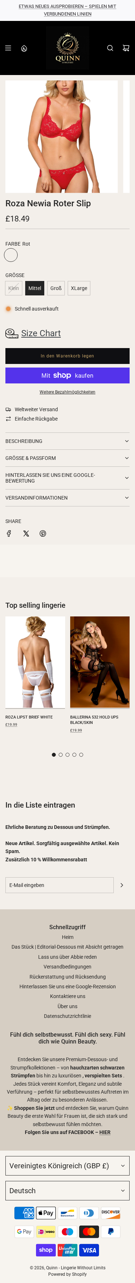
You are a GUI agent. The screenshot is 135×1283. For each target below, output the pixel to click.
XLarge (79, 288)
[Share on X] (26, 535)
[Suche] (110, 48)
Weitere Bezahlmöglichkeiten (67, 392)
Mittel (34, 288)
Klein (13, 288)
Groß (56, 288)
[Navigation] (8, 48)
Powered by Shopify (67, 1274)
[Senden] (122, 885)
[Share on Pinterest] (43, 535)
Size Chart (41, 333)
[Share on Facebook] (9, 535)
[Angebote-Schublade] (24, 48)
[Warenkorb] (126, 48)
